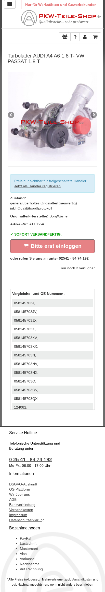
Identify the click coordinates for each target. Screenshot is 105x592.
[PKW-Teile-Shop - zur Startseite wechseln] (61, 18)
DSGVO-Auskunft (23, 484)
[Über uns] (65, 36)
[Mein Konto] (75, 36)
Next (93, 115)
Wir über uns (19, 494)
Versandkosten (21, 510)
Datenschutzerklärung (27, 520)
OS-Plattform (19, 489)
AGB (13, 499)
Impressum (18, 515)
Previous (11, 115)
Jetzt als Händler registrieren (37, 186)
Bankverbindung (22, 505)
